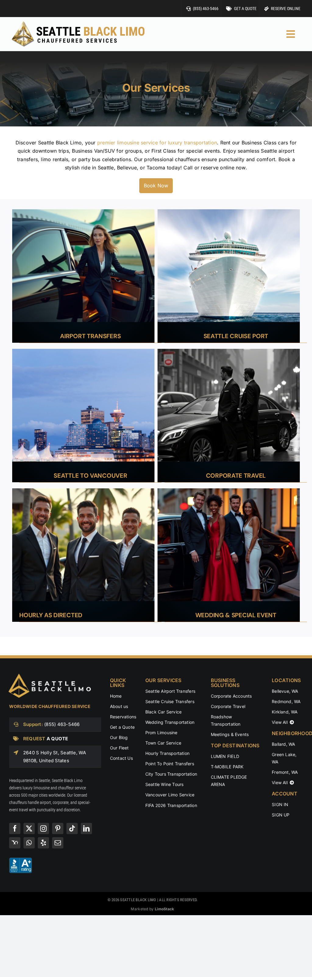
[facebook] (14, 828)
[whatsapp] (29, 842)
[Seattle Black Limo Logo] (78, 22)
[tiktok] (72, 828)
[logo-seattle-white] (51, 675)
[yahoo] (14, 842)
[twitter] (29, 828)
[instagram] (43, 828)
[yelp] (43, 842)
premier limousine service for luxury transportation (157, 143)
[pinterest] (57, 828)
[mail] (57, 842)
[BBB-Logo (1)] (20, 860)
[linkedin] (86, 828)
